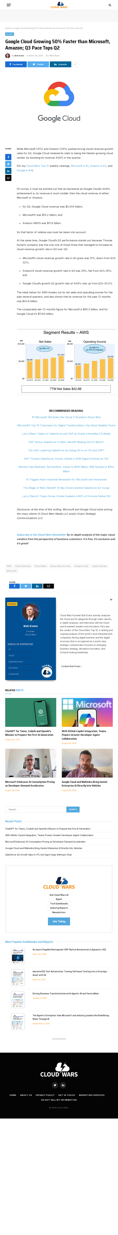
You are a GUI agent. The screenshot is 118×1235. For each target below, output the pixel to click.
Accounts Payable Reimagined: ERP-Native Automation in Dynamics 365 (69, 949)
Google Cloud (81, 566)
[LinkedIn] (8, 171)
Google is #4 (24, 170)
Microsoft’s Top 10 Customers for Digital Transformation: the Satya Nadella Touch (66, 425)
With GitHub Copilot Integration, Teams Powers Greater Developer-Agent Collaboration (84, 735)
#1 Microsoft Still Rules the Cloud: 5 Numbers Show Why (66, 417)
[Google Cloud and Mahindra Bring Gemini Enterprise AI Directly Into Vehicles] (87, 763)
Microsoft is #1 (79, 165)
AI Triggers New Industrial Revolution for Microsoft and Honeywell (66, 479)
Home (8, 28)
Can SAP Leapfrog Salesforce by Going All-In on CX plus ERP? (66, 450)
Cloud (9, 34)
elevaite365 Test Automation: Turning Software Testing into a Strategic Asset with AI (70, 973)
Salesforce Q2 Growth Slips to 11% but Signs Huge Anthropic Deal (38, 854)
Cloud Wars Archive (60, 566)
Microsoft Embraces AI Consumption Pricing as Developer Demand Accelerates (30, 784)
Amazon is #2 (98, 165)
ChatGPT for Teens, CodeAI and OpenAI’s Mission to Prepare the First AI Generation (29, 733)
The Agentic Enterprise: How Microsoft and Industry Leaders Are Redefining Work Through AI (71, 1017)
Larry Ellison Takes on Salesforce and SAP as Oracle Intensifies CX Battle (66, 433)
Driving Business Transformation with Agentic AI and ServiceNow (66, 993)
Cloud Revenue (23, 566)
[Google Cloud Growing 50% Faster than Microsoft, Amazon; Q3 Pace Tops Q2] (59, 106)
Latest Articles (99, 566)
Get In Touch (66, 1095)
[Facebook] (8, 157)
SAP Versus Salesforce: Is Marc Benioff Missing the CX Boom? (66, 442)
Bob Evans (19, 55)
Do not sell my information (59, 1100)
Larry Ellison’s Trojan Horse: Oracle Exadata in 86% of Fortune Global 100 (66, 496)
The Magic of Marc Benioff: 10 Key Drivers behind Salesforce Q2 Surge (66, 487)
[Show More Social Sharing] (75, 64)
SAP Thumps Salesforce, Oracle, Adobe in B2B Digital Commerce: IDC (66, 458)
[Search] (109, 5)
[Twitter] (8, 164)
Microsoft (11, 571)
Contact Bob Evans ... (71, 666)
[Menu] (9, 5)
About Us (26, 1095)
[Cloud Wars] (59, 5)
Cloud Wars (40, 566)
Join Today (59, 921)
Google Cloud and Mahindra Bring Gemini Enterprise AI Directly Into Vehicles (84, 784)
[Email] (8, 178)
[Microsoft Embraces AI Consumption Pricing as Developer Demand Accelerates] (30, 763)
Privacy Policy (45, 1095)
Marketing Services (91, 1095)
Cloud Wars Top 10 (37, 165)
